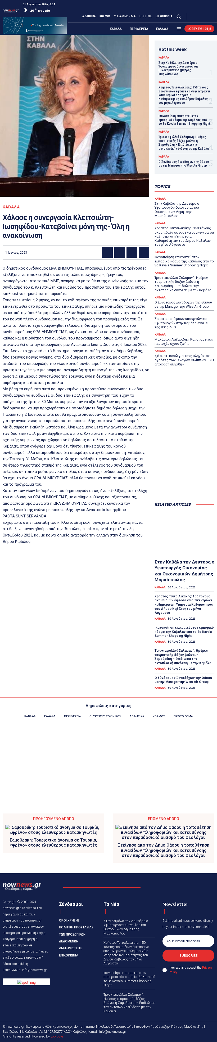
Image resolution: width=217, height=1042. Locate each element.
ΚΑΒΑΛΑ (11, 207)
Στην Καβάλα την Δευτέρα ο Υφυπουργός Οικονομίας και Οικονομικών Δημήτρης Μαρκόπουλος (178, 68)
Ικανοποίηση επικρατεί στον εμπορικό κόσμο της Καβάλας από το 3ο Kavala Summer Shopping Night (184, 120)
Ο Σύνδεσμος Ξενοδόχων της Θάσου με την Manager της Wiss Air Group (184, 163)
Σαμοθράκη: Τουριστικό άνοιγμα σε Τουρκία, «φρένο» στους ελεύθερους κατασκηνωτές (53, 843)
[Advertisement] (184, 471)
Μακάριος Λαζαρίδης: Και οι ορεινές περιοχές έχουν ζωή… (184, 341)
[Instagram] (198, 16)
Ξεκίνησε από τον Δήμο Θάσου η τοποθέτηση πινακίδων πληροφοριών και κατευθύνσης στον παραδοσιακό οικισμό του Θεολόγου (163, 850)
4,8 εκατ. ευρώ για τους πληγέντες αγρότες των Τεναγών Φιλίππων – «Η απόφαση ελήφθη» (184, 360)
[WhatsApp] (144, 252)
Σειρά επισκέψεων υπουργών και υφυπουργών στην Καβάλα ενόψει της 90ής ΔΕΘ (182, 323)
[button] (178, 16)
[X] (205, 16)
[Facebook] (192, 16)
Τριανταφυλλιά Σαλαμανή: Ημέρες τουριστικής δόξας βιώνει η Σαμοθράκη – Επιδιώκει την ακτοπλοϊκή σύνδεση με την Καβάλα (184, 142)
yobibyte (57, 1036)
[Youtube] (211, 16)
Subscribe (188, 955)
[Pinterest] (131, 252)
